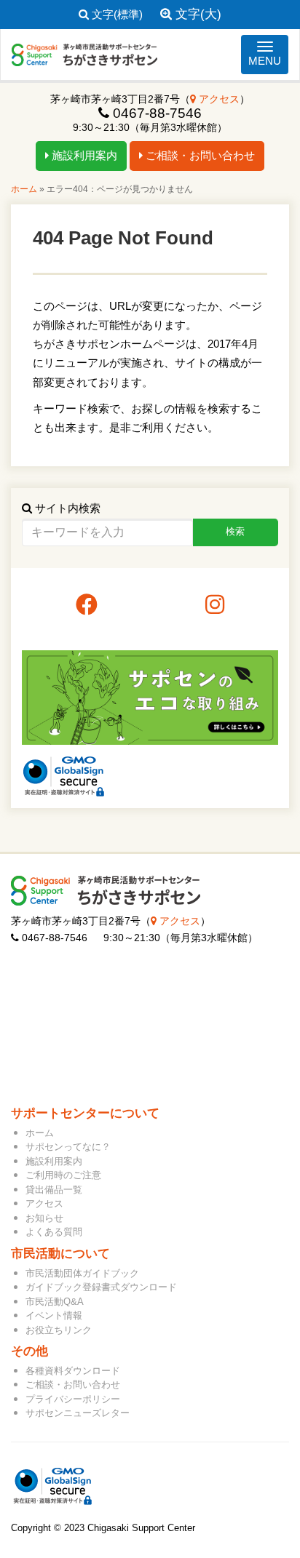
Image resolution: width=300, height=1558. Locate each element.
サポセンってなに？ (68, 1146)
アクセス (218, 99)
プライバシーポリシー (72, 1399)
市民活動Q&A (54, 1301)
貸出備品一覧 (53, 1189)
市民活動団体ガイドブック (82, 1273)
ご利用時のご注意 (63, 1175)
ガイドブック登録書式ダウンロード (101, 1287)
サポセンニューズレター (77, 1412)
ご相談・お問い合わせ (199, 155)
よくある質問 (53, 1231)
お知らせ (44, 1218)
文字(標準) (116, 14)
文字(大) (196, 14)
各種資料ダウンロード (72, 1370)
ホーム (24, 189)
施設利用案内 (83, 155)
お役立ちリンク (58, 1330)
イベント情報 (53, 1315)
